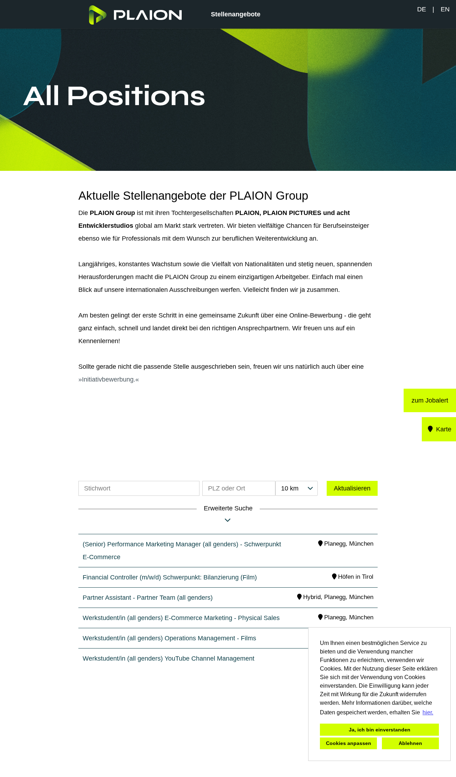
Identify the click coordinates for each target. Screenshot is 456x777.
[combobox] (296, 488)
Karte (442, 429)
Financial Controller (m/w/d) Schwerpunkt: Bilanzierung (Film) (170, 577)
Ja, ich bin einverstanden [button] (379, 730)
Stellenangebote (235, 14)
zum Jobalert (429, 400)
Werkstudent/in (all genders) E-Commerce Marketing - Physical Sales (181, 617)
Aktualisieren (352, 488)
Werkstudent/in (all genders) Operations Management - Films (169, 638)
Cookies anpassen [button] (348, 743)
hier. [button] (428, 712)
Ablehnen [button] (410, 743)
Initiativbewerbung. (108, 379)
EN (445, 9)
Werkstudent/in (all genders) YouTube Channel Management (168, 658)
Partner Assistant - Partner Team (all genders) (148, 597)
